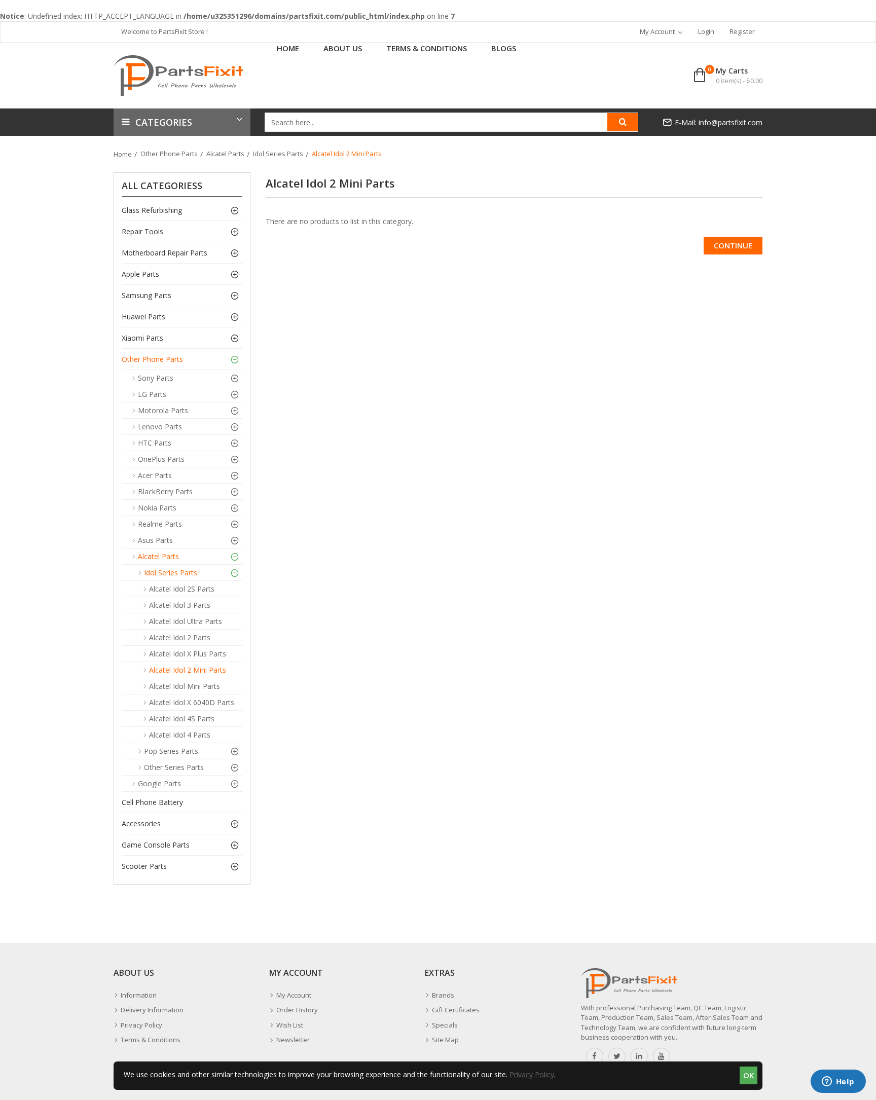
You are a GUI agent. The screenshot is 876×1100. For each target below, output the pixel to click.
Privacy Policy (531, 1074)
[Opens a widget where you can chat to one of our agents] (838, 1082)
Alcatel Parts (225, 153)
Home (123, 154)
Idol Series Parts (278, 153)
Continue (733, 245)
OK (748, 1075)
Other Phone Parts (169, 153)
